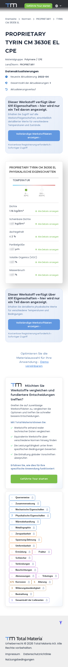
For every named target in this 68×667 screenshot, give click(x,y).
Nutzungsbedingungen (19, 659)
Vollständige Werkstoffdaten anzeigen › (34, 135)
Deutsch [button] (56, 6)
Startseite (11, 19)
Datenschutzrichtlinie (37, 654)
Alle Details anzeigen (48, 211)
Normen (26, 19)
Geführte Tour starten (38, 6)
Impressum (12, 654)
